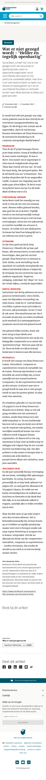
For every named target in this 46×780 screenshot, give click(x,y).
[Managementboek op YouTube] (23, 762)
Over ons (23, 753)
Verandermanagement (12, 23)
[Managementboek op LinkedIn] (17, 762)
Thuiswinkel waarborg (13, 743)
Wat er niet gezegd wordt (14, 641)
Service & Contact (34, 750)
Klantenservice (9, 690)
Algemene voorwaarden (33, 743)
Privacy (14, 746)
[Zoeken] (41, 16)
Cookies (22, 746)
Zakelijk (6, 695)
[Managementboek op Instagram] (29, 762)
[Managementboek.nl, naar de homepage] (9, 10)
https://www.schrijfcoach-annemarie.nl (19, 591)
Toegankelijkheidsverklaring (14, 750)
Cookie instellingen (34, 746)
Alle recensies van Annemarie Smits (17, 594)
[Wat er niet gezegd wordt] (10, 623)
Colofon (6, 746)
